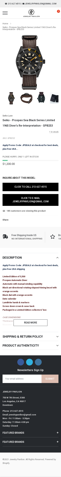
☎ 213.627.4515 (13, 3)
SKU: (5, 138)
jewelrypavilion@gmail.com (40, 3)
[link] (11, 98)
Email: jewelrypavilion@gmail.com (19, 414)
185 (8, 210)
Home (5, 23)
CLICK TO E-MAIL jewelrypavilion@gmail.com (30, 199)
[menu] (5, 13)
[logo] (31, 13)
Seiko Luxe (8, 115)
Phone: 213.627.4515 (13, 411)
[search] (13, 13)
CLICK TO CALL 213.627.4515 (30, 187)
